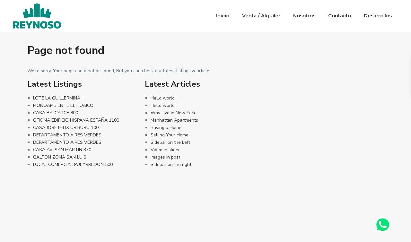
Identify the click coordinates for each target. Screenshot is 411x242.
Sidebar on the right (171, 164)
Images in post (165, 157)
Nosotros (304, 16)
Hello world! (163, 98)
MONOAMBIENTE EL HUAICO (63, 105)
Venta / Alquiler (261, 16)
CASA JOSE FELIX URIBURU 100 (66, 128)
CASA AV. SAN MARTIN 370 (62, 150)
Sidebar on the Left (170, 142)
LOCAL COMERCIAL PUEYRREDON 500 (73, 164)
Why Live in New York (173, 113)
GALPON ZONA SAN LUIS (59, 157)
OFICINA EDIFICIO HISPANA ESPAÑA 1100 (76, 120)
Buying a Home (166, 128)
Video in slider (165, 150)
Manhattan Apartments (174, 120)
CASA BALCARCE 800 (55, 113)
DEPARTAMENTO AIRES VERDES (67, 135)
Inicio (222, 16)
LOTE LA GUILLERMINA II (58, 98)
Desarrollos (378, 16)
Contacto (339, 16)
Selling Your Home (169, 135)
